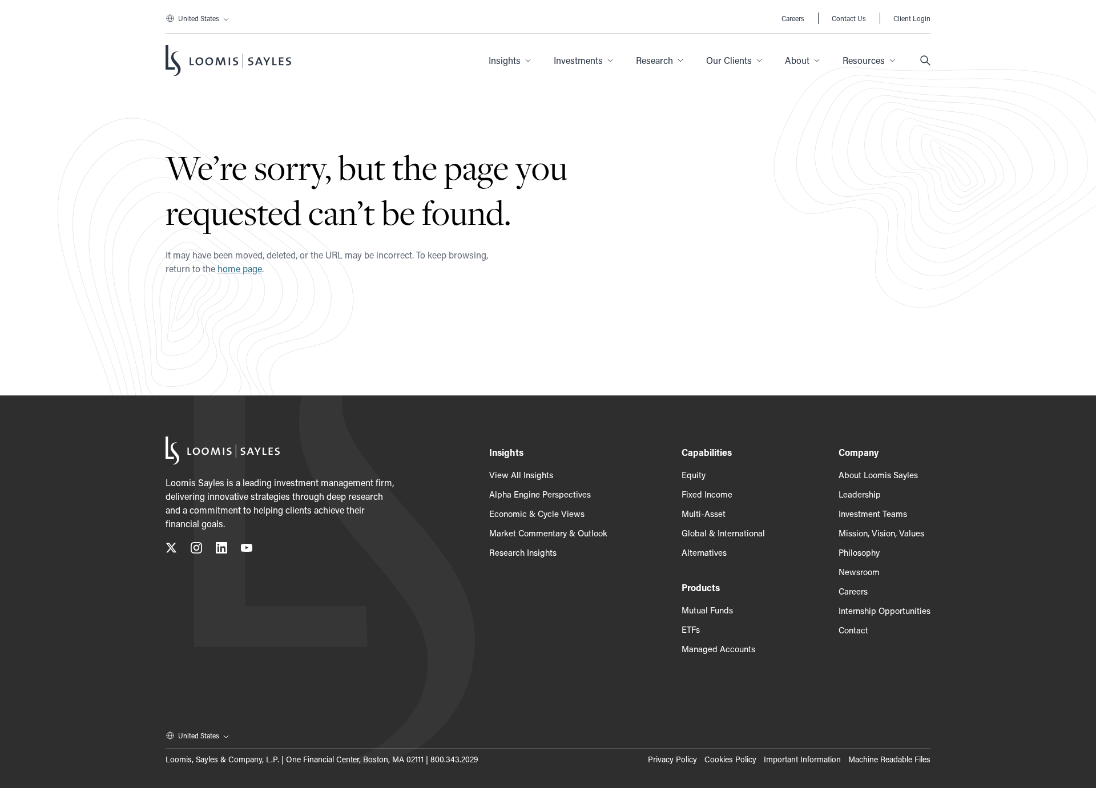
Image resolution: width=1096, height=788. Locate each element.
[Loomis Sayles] (228, 60)
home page (239, 268)
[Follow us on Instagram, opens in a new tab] (196, 550)
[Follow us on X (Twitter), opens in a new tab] (171, 550)
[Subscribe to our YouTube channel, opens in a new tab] (246, 550)
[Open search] (925, 60)
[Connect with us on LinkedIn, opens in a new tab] (221, 550)
